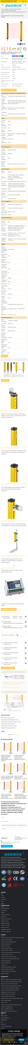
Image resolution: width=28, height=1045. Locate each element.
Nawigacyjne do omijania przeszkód (8, 992)
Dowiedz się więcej (5, 973)
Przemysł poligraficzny (5, 914)
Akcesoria (5, 838)
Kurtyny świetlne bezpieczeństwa (8, 10)
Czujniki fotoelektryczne (6, 931)
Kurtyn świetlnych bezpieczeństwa (8, 996)
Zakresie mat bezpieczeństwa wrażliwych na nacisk (11, 1004)
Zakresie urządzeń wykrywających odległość (10, 987)
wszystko (6, 9)
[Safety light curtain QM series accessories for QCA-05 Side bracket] (14, 506)
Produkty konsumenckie (6, 929)
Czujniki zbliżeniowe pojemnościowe (8, 971)
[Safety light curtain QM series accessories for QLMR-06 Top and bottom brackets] (14, 396)
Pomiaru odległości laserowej (7, 1008)
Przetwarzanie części (5, 925)
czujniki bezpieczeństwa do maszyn (9, 725)
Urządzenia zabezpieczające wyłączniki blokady (10, 952)
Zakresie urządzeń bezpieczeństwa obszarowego (11, 979)
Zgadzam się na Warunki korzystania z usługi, (10, 842)
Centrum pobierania (5, 1017)
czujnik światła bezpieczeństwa (8, 723)
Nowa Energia (4, 910)
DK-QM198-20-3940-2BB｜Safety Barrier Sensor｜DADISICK (18, 62)
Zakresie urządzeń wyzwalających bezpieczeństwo (11, 981)
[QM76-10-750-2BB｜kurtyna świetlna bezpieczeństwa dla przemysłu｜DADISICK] (7, 768)
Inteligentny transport (5, 923)
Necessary (6, 1042)
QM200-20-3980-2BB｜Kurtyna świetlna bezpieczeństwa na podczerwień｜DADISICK (19, 757)
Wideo (2, 901)
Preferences (17, 1042)
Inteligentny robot (4, 921)
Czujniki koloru (4, 965)
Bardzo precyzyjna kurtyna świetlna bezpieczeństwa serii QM (13, 12)
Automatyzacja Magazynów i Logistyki (8, 967)
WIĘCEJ (23, 867)
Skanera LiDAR (4, 1002)
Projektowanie (4, 1020)
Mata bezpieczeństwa (5, 946)
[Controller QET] (14, 587)
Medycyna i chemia (5, 927)
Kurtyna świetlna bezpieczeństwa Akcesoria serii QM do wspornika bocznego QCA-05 (13, 521)
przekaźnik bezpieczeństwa (7, 568)
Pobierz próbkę (4, 1015)
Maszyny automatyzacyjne (6, 918)
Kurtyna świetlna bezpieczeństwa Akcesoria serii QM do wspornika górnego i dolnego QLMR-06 (13, 411)
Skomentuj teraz (16, 734)
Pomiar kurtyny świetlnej (6, 1000)
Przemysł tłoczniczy (5, 908)
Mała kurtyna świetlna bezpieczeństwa (9, 719)
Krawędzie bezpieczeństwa (6, 948)
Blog (2, 1022)
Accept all (21, 1039)
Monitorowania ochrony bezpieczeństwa (9, 983)
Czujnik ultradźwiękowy (5, 960)
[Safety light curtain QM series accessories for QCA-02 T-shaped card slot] (14, 433)
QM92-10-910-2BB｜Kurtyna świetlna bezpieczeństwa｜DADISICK (20, 777)
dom (2, 9)
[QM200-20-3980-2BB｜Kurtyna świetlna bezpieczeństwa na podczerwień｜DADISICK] (20, 747)
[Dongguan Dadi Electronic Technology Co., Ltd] (14, 5)
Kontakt (2, 1028)
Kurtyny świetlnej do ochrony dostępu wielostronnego (12, 998)
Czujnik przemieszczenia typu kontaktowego (10, 958)
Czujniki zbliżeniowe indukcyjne (7, 969)
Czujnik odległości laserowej (6, 954)
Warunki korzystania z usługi (6, 843)
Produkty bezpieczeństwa (15, 9)
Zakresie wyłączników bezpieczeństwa (9, 1011)
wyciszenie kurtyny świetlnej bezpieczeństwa (11, 721)
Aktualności (3, 1024)
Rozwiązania (3, 899)
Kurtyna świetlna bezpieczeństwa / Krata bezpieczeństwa (12, 937)
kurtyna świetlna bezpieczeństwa (8, 728)
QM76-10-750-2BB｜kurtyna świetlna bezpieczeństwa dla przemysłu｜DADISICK (7, 777)
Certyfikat (3, 897)
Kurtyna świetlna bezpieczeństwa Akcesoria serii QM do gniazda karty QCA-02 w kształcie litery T (13, 447)
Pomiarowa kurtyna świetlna (6, 939)
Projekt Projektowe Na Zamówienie (8, 994)
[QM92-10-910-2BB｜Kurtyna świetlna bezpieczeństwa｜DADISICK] (20, 768)
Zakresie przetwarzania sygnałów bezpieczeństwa (11, 985)
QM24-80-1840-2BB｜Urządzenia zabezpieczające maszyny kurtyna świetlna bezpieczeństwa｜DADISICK (20, 796)
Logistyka (3, 912)
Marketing (23, 1042)
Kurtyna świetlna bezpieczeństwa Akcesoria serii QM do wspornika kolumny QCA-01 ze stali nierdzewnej (13, 556)
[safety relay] (14, 566)
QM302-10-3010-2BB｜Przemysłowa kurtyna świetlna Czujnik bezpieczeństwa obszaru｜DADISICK (7, 758)
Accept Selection (14, 1039)
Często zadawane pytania (6, 1026)
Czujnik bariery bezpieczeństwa (8, 717)
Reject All (6, 1039)
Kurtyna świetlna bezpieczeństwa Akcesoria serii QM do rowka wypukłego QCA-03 (13, 484)
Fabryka (2, 903)
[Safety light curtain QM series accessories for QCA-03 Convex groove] (14, 469)
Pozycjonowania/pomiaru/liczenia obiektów (10, 990)
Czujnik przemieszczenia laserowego (8, 956)
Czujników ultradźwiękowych (7, 1006)
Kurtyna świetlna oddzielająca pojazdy (8, 941)
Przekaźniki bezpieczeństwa (7, 950)
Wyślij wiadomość (7, 846)
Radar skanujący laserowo (6, 944)
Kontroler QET (4, 601)
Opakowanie (3, 916)
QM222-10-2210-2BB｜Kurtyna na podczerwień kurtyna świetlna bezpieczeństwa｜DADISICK (7, 796)
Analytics (11, 1042)
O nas (2, 895)
